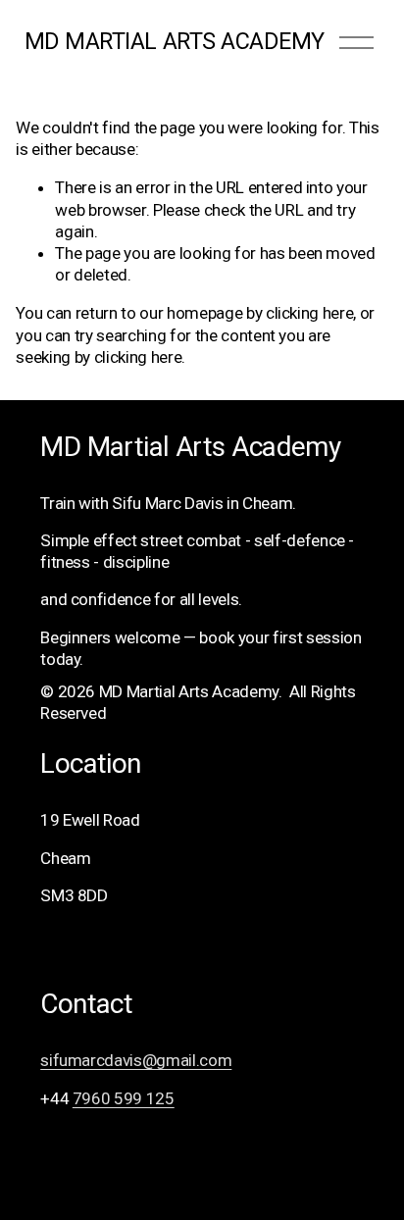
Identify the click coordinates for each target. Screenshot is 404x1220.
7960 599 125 (124, 1098)
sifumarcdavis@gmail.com (135, 1060)
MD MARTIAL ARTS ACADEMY (175, 41)
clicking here (310, 313)
